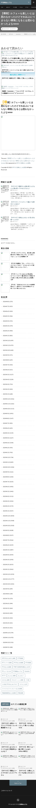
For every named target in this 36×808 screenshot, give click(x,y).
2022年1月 (6, 569)
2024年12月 (6, 399)
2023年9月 (6, 472)
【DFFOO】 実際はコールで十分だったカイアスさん (9, 773)
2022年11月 (6, 520)
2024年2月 (6, 447)
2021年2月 (6, 623)
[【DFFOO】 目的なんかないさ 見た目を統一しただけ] (5, 220)
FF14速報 (28, 662)
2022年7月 (6, 540)
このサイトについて (6, 790)
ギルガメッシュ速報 (17, 680)
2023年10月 (6, 467)
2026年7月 (6, 306)
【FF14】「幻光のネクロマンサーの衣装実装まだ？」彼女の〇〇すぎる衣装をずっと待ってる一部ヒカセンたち (23, 286)
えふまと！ (21, 675)
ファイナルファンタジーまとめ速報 (12, 688)
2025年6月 (6, 369)
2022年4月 (6, 555)
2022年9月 (6, 530)
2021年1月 (6, 628)
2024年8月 (6, 418)
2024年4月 (6, 438)
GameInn (27, 671)
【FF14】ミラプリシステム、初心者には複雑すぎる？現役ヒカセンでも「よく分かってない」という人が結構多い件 (23, 254)
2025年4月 (6, 379)
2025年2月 (6, 389)
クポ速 (27, 680)
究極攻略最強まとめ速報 (9, 693)
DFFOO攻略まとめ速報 (23, 163)
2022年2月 (6, 564)
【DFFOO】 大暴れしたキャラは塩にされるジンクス (27, 773)
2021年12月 (6, 574)
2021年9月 (6, 589)
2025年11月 (6, 345)
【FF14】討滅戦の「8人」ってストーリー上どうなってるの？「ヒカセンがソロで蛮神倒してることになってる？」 (22, 265)
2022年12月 (6, 516)
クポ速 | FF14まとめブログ (9, 684)
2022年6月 (6, 545)
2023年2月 (6, 506)
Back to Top (18, 783)
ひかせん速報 (6, 680)
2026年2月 (6, 331)
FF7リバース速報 (7, 662)
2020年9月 (6, 647)
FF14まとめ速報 (18, 662)
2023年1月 (6, 511)
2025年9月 (6, 355)
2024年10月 (6, 408)
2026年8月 (6, 301)
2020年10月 (6, 642)
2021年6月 (6, 603)
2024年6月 (6, 428)
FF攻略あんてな (17, 671)
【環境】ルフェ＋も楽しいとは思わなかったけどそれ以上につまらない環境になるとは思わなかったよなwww (18, 160)
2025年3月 (6, 384)
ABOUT (8, 7)
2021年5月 (6, 608)
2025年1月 (6, 394)
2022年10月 (6, 525)
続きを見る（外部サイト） (18, 75)
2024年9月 (6, 413)
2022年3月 (6, 559)
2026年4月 (6, 321)
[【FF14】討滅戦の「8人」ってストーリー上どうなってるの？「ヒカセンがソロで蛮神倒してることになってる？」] (5, 266)
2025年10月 (6, 350)
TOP (2, 7)
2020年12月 (6, 632)
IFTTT (4, 675)
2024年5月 (6, 433)
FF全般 (15, 7)
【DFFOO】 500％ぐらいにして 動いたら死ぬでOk (26, 725)
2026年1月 (6, 335)
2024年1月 (6, 452)
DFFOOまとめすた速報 (8, 658)
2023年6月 (6, 486)
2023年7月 (6, 481)
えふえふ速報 (12, 675)
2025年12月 (6, 340)
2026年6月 (6, 311)
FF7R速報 (20, 658)
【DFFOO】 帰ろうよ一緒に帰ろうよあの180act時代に (27, 749)
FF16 (21, 7)
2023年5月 (6, 491)
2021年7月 (6, 598)
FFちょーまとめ (6, 671)
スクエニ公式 (23, 684)
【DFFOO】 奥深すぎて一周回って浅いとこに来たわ (17, 78)
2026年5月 (6, 316)
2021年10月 (6, 584)
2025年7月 (6, 365)
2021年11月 (6, 579)
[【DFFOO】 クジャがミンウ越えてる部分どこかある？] (5, 205)
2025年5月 (6, 374)
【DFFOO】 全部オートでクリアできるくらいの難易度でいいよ (9, 725)
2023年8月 (6, 477)
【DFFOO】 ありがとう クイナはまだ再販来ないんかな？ (9, 749)
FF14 (26, 7)
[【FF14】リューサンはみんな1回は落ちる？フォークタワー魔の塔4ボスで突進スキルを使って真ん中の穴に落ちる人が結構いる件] (5, 277)
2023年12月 (6, 457)
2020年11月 (6, 637)
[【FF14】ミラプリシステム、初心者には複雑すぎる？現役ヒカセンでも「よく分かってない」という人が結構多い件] (5, 256)
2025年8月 (6, 360)
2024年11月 (6, 404)
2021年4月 (6, 613)
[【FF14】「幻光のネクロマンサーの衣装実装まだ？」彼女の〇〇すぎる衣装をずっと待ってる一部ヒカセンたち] (5, 288)
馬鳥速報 (20, 693)
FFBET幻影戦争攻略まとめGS (22, 667)
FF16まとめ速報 (6, 667)
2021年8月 (6, 594)
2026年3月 (6, 326)
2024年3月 (6, 442)
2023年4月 (6, 496)
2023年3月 (6, 501)
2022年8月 (6, 535)
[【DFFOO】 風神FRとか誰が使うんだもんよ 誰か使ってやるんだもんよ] (5, 189)
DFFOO (14, 28)
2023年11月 (6, 462)
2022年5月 (6, 550)
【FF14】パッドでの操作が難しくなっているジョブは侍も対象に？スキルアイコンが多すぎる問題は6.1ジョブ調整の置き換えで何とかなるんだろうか (17, 60)
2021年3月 (6, 618)
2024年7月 (6, 423)
